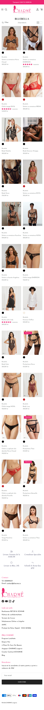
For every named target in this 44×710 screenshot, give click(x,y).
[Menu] (2, 9)
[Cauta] (7, 9)
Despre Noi (6, 642)
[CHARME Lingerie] (22, 9)
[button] (27, 64)
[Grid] (38, 22)
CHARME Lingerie (11, 702)
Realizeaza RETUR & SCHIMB (13, 611)
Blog (3, 655)
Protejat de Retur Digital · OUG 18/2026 (16, 628)
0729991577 (9, 581)
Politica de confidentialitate (12, 615)
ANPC (4, 625)
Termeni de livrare (8, 618)
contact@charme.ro (14, 583)
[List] (41, 22)
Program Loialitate (8, 638)
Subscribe (22, 682)
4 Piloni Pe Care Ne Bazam (12, 645)
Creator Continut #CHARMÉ (12, 652)
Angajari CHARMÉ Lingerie (12, 648)
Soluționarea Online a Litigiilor (13, 621)
